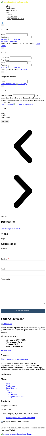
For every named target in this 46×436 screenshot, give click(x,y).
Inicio (8, 6)
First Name (5, 58)
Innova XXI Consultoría (20, 428)
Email (3, 35)
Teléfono (5, 259)
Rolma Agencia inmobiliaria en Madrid (20, 418)
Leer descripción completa (11, 229)
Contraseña (5, 37)
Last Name (5, 60)
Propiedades (10, 8)
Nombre (4, 249)
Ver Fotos (5, 121)
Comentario (6, 279)
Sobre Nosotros (11, 10)
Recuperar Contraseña (9, 41)
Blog (7, 12)
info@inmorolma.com (15, 19)
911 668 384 (12, 17)
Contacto (9, 14)
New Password (6, 95)
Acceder (24, 70)
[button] (23, 147)
